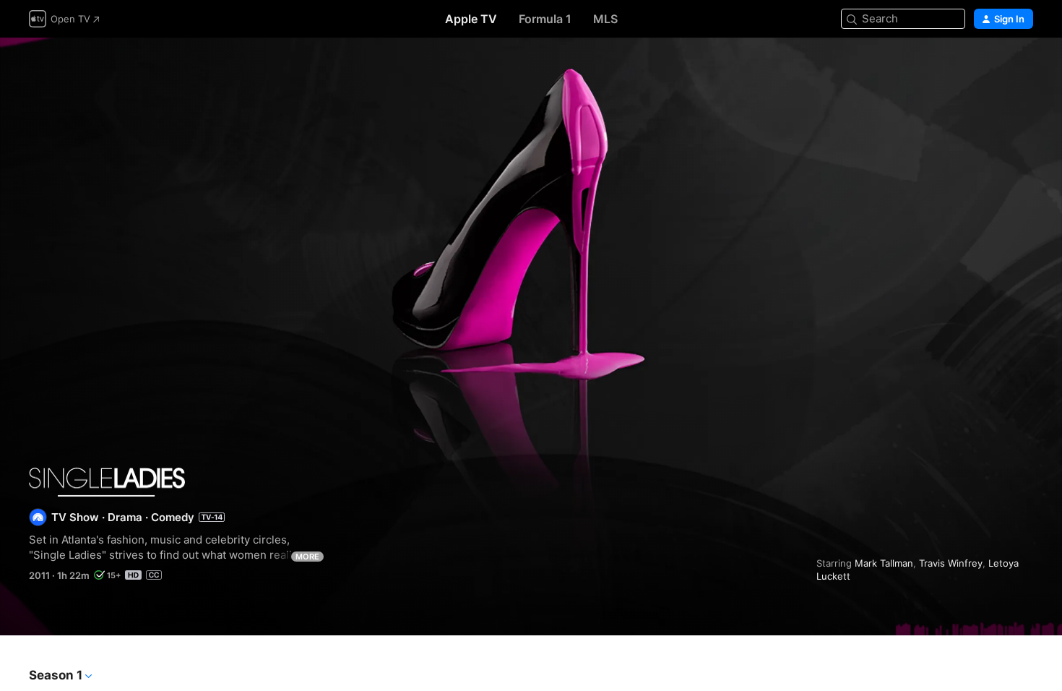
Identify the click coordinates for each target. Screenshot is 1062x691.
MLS (605, 19)
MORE (307, 556)
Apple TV (471, 19)
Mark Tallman (884, 563)
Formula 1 (545, 19)
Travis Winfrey (951, 563)
